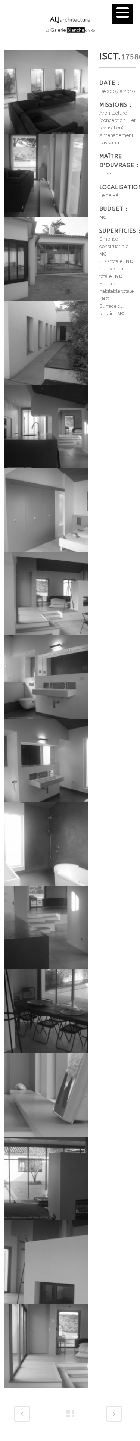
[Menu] (122, 14)
